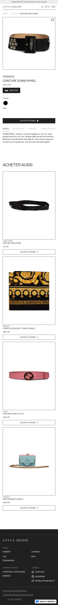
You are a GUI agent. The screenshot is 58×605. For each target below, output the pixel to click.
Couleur (6, 98)
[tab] (6, 129)
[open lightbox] (29, 43)
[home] (12, 6)
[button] (47, 6)
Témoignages (8, 76)
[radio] (5, 103)
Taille (4, 108)
